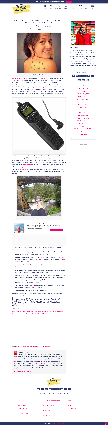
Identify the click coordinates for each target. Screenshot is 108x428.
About (51, 8)
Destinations (58, 8)
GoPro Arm (44, 78)
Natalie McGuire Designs (58, 423)
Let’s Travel (73, 8)
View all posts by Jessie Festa (22, 371)
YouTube (70, 405)
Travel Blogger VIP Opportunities (51, 403)
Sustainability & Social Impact (25, 410)
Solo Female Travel (83, 99)
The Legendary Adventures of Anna (49, 87)
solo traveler (36, 156)
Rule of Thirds (34, 265)
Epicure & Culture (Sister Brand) (76, 410)
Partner (80, 8)
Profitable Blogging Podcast (83, 129)
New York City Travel (83, 102)
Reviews (20, 346)
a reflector (40, 259)
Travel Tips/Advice (45, 346)
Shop (86, 8)
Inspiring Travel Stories (83, 120)
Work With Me (46, 410)
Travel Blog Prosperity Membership (52, 400)
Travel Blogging (83, 126)
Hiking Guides (83, 113)
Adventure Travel (83, 110)
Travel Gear (26, 346)
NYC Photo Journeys (37, 363)
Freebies (45, 8)
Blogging (92, 8)
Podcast (70, 403)
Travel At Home (83, 96)
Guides (65, 8)
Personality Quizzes (83, 94)
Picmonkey (32, 287)
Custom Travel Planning (49, 415)
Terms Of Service (22, 405)
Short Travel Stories (82, 118)
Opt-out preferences (23, 413)
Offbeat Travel (83, 104)
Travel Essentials (83, 88)
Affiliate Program (22, 408)
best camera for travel (31, 296)
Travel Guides (83, 123)
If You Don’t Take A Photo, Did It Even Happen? (25, 311)
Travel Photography (34, 346)
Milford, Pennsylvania (48, 217)
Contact (20, 400)
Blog (69, 400)
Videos (83, 131)
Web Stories (83, 134)
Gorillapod (23, 169)
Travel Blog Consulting (49, 405)
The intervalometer (28, 164)
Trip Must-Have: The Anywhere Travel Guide (33, 314)
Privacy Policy (21, 403)
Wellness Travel (83, 107)
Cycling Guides (83, 115)
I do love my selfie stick (18, 78)
